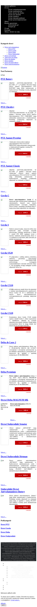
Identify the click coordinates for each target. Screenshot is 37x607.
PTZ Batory (7, 79)
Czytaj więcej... (15, 600)
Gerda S (5, 225)
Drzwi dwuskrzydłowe (16, 18)
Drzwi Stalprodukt (13, 54)
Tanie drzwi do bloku (16, 13)
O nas (7, 28)
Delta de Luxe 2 (8, 342)
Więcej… (3, 103)
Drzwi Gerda (12, 50)
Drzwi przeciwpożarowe (17, 20)
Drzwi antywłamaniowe (17, 9)
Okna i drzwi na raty (12, 32)
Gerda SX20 (7, 253)
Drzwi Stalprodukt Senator (14, 424)
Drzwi (7, 8)
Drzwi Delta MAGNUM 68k (14, 400)
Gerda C (5, 195)
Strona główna (10, 6)
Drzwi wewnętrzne (15, 11)
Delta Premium (8, 372)
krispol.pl (11, 27)
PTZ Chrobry (7, 107)
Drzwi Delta (12, 52)
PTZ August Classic (10, 166)
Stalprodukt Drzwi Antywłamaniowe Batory (13, 490)
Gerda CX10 (7, 285)
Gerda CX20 (7, 313)
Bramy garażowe (11, 23)
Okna (7, 21)
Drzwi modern (13, 16)
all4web (3, 603)
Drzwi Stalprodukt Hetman (14, 456)
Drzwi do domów (14, 15)
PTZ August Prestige (11, 138)
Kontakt (7, 30)
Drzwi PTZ (11, 49)
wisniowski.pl (13, 25)
